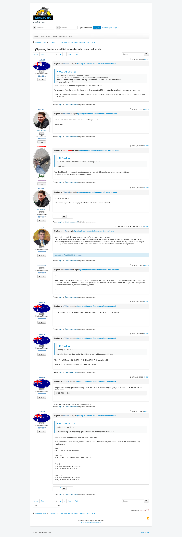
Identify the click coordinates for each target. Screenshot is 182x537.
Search (54, 36)
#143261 (146, 334)
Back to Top (145, 532)
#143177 (146, 59)
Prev (42, 54)
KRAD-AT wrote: (66, 71)
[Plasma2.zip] (60, 216)
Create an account (71, 104)
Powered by (85, 523)
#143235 (146, 109)
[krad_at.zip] (60, 488)
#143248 (146, 226)
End (76, 54)
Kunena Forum (95, 523)
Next (69, 54)
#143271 (146, 411)
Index (36, 36)
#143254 (146, 302)
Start (36, 54)
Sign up (116, 27)
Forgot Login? (107, 27)
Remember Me (86, 27)
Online (42, 175)
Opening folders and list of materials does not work (96, 63)
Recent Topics (45, 36)
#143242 (146, 188)
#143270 (146, 377)
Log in (97, 27)
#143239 (146, 146)
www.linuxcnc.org (65, 36)
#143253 (146, 265)
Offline (42, 71)
